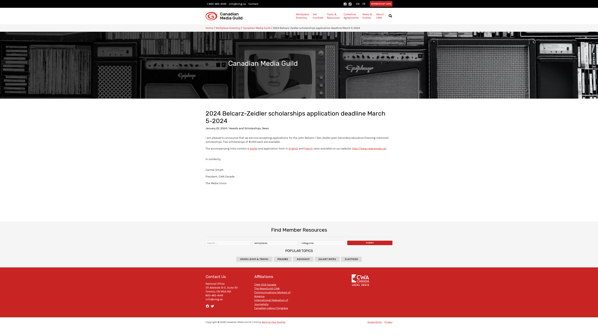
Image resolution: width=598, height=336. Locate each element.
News (265, 128)
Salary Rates (327, 259)
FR (363, 4)
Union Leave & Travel (254, 259)
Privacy (388, 322)
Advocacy (303, 259)
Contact (253, 4)
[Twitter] (350, 4)
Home (209, 28)
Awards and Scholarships (245, 128)
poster (254, 148)
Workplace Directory (228, 28)
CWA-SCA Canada (265, 284)
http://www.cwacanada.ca (368, 148)
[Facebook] (345, 4)
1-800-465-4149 (216, 4)
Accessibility (374, 322)
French (308, 148)
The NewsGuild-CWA (267, 288)
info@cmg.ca (237, 4)
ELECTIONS (351, 259)
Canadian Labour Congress (271, 308)
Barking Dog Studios (273, 322)
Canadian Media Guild (231, 16)
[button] (381, 4)
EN (358, 4)
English (293, 148)
